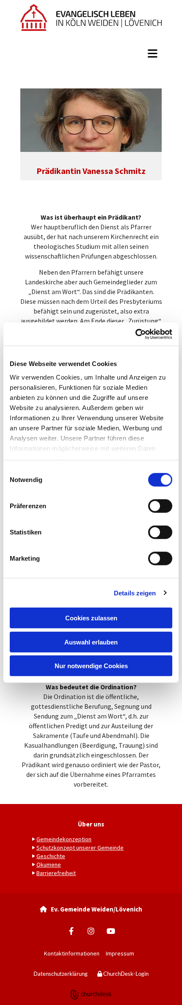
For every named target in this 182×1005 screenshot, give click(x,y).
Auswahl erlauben (91, 641)
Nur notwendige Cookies (91, 665)
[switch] (160, 506)
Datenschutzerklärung (60, 973)
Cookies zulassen (91, 618)
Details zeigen (135, 592)
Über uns (91, 824)
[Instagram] (91, 931)
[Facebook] (71, 931)
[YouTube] (111, 931)
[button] (91, 54)
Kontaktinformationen (71, 953)
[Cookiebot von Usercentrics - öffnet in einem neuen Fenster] (135, 333)
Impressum (122, 953)
